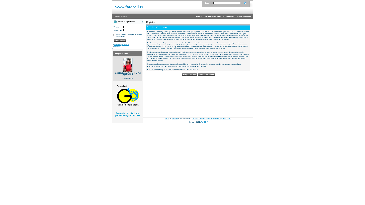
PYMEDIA (204, 122)
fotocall (167, 118)
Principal (116, 16)
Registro (117, 46)
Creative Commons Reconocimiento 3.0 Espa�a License (211, 118)
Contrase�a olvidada (121, 45)
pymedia (175, 118)
